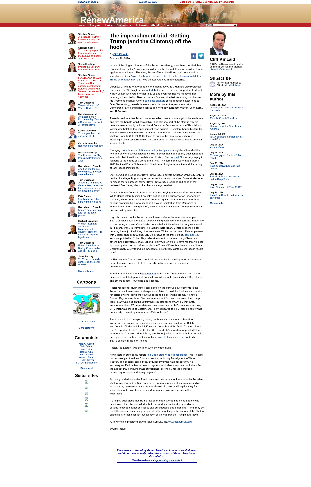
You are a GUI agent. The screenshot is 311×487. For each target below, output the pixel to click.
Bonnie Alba (86, 352)
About (155, 25)
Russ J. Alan (86, 349)
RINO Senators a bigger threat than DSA (226, 137)
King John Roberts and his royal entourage (226, 195)
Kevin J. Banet (86, 357)
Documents (123, 25)
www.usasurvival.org (180, 421)
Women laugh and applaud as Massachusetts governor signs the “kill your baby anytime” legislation (90, 230)
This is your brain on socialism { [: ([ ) (89, 134)
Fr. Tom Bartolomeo (86, 362)
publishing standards (168, 460)
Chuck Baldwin (86, 354)
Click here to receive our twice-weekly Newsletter (207, 2)
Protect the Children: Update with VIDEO (89, 68)
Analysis (94, 25)
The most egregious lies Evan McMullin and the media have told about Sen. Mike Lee (90, 54)
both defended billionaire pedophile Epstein (146, 150)
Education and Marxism (90, 145)
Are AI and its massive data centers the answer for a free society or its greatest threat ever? (90, 186)
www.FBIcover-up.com (171, 337)
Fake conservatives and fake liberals (225, 166)
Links (108, 25)
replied (175, 157)
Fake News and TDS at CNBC (226, 185)
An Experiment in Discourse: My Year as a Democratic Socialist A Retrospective (90, 120)
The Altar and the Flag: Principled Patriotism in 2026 (90, 158)
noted (149, 90)
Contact (168, 25)
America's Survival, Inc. (223, 69)
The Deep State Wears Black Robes (167, 354)
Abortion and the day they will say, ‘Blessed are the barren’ (90, 172)
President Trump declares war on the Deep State (225, 177)
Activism (141, 25)
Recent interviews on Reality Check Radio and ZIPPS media (89, 248)
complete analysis (155, 100)
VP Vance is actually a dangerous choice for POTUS (90, 262)
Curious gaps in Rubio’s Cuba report (225, 155)
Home (81, 25)
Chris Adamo (86, 346)
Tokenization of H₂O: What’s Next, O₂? (89, 106)
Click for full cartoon (86, 321)
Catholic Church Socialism (224, 117)
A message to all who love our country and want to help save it (89, 39)
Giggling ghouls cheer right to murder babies (89, 200)
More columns (86, 271)
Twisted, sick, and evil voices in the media (226, 108)
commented (191, 234)
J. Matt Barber (86, 360)
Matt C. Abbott (86, 343)
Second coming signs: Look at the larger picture (90, 213)
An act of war (217, 146)
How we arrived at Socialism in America (226, 126)
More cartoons (86, 327)
